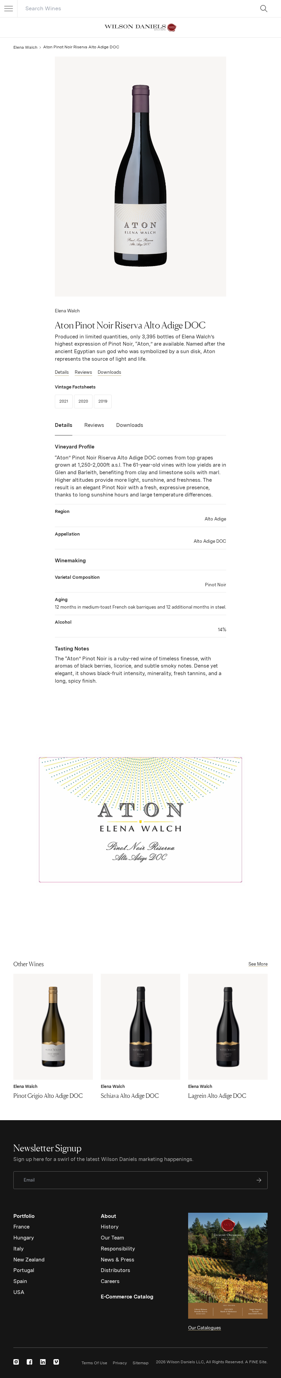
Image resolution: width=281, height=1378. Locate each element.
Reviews (83, 372)
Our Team (112, 1238)
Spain (20, 1281)
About (108, 1216)
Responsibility (118, 1249)
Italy (18, 1249)
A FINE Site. (256, 1361)
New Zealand (29, 1260)
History (110, 1227)
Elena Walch (25, 47)
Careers (110, 1281)
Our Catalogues (204, 1327)
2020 (85, 401)
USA (18, 1292)
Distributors (115, 1270)
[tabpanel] (140, 564)
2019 (105, 401)
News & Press (117, 1260)
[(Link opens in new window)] (16, 1362)
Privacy (120, 1363)
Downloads (109, 372)
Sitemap (140, 1363)
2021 (66, 401)
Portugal (23, 1270)
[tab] (63, 428)
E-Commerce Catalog (127, 1297)
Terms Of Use (94, 1363)
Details (62, 372)
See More (258, 964)
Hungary (23, 1238)
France (21, 1227)
